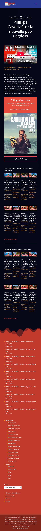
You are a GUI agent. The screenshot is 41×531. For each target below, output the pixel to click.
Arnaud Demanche (14, 426)
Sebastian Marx (13, 452)
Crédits (7, 502)
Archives (6, 485)
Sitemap (7, 499)
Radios (14, 70)
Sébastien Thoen (13, 455)
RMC (9, 475)
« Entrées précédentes (10, 239)
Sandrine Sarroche (13, 449)
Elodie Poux (11, 431)
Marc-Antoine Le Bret (15, 437)
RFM (9, 472)
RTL (18, 70)
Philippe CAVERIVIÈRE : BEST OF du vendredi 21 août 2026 (8, 185)
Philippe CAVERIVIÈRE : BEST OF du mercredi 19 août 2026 (24, 185)
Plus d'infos (20, 159)
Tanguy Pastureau (13, 458)
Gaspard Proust (13, 434)
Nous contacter (10, 496)
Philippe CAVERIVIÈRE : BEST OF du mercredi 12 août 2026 (32, 218)
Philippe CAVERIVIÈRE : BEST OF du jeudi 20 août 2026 (16, 184)
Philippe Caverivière (7, 196)
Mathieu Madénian (14, 440)
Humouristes (22, 67)
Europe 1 (11, 466)
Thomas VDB (12, 461)
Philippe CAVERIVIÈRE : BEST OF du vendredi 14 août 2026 (16, 218)
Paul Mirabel (12, 443)
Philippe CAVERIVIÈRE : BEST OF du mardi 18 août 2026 (32, 184)
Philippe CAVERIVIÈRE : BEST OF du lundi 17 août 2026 (8, 217)
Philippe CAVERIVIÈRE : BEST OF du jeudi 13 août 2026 (24, 217)
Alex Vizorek (12, 423)
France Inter (12, 469)
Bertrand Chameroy (14, 429)
